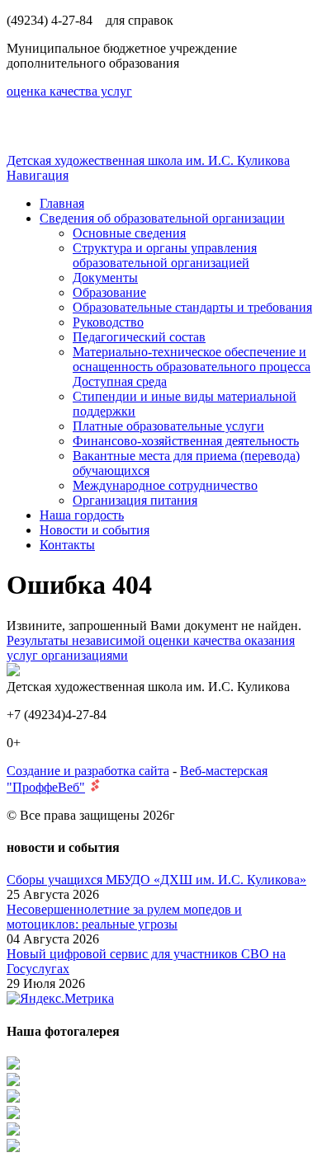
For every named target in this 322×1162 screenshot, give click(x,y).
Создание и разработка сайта (88, 771)
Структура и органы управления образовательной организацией (165, 255)
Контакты (67, 545)
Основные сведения (129, 233)
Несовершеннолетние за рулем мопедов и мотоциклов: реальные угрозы (124, 916)
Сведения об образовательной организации (162, 218)
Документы (105, 278)
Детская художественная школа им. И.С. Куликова (148, 160)
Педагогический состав (139, 337)
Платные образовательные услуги (168, 426)
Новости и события (94, 530)
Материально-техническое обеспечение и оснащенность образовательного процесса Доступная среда (191, 366)
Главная (62, 203)
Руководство (108, 322)
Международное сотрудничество (165, 485)
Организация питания (135, 500)
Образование (109, 292)
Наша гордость (82, 515)
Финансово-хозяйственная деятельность (186, 441)
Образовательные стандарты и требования (192, 307)
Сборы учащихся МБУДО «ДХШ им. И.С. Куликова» (156, 880)
